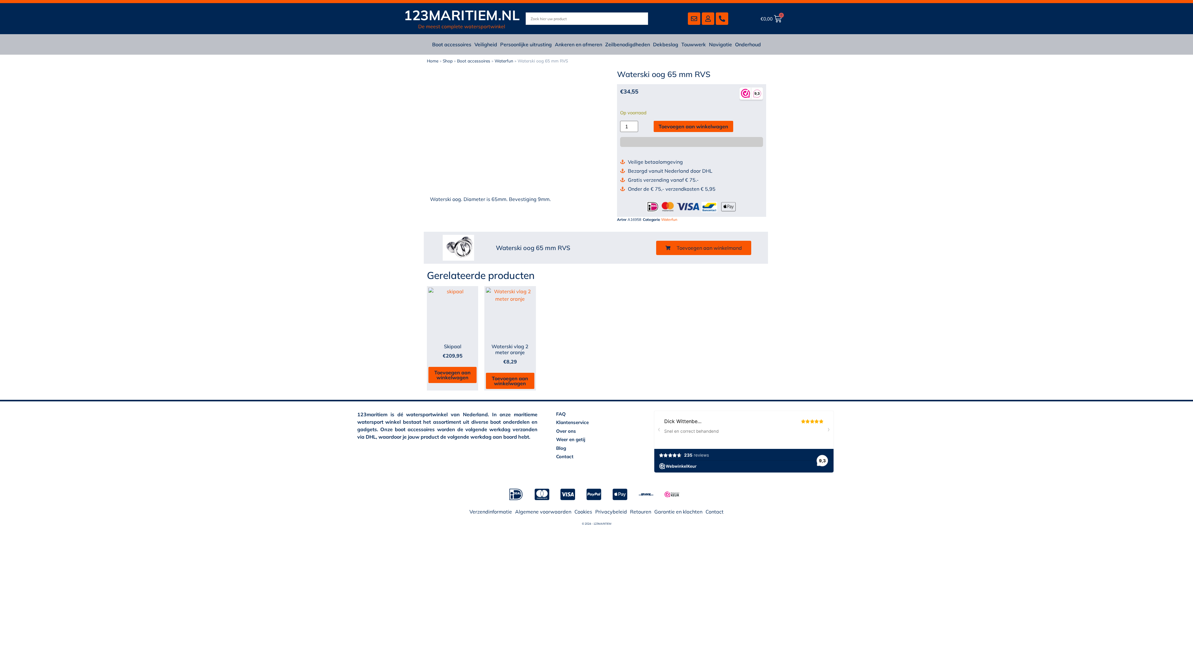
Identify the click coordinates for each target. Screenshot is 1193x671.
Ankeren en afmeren (578, 44)
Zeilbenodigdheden (627, 44)
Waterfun (504, 60)
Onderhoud (748, 44)
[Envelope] (694, 18)
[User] (708, 18)
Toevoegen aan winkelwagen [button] (452, 375)
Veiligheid (485, 44)
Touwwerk (693, 44)
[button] (703, 248)
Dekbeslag (665, 44)
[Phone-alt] (722, 18)
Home (432, 60)
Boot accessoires (451, 44)
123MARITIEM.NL (462, 15)
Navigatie (720, 44)
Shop (448, 60)
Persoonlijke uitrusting (526, 44)
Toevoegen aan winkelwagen (693, 126)
